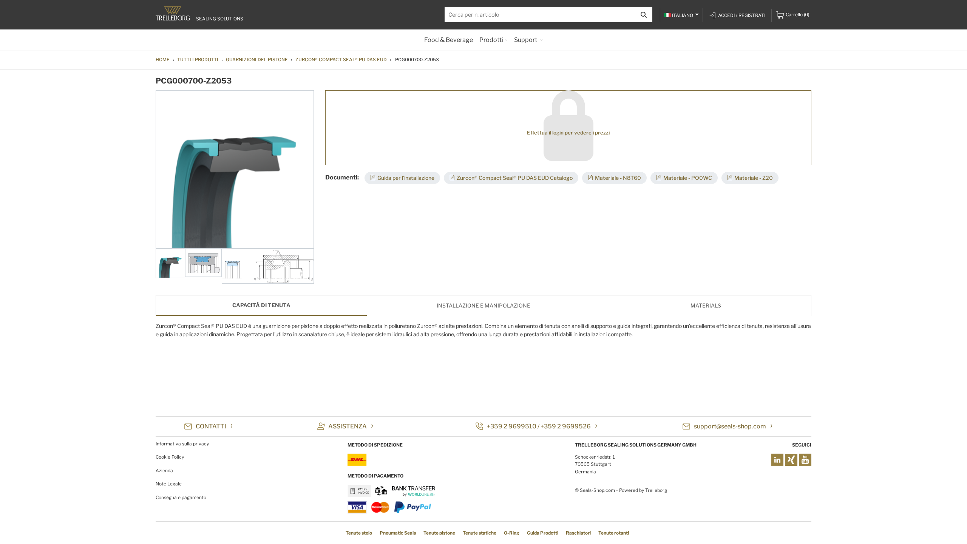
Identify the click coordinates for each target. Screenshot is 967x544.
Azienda (164, 470)
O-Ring (511, 533)
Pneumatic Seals (398, 533)
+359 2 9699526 (566, 426)
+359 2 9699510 (511, 426)
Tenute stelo (359, 533)
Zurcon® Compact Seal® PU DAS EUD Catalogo (515, 178)
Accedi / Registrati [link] (741, 15)
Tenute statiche (479, 533)
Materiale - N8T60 (618, 178)
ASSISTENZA (347, 426)
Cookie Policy (170, 457)
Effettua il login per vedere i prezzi (568, 133)
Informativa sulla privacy (182, 444)
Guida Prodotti (542, 533)
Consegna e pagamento (181, 497)
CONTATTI (211, 426)
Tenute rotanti (613, 533)
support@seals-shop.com (730, 426)
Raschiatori (578, 533)
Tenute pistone (439, 533)
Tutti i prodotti (197, 59)
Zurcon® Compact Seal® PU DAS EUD (341, 59)
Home (163, 59)
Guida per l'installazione (405, 178)
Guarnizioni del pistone (257, 59)
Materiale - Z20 (753, 178)
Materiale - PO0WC (687, 178)
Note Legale (169, 484)
